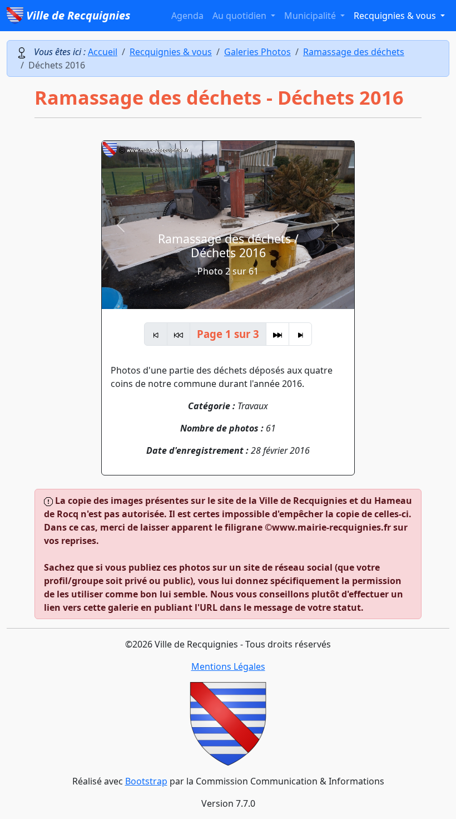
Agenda (187, 15)
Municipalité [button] (311, 15)
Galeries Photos (257, 52)
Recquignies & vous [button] (396, 15)
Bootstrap (146, 781)
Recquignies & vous (171, 52)
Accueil (102, 52)
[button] (121, 225)
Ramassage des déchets (353, 52)
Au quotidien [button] (240, 15)
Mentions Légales (228, 666)
